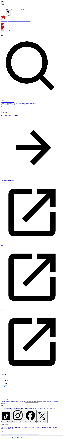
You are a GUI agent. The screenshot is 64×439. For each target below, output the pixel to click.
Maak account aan (8, 428)
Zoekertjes (18, 408)
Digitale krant (22, 9)
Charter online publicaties (45, 401)
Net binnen (3, 21)
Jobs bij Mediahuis (50, 408)
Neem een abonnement (48, 427)
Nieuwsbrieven (29, 434)
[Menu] (1, 22)
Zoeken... (3, 35)
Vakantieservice (39, 427)
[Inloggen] (1, 32)
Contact (8, 427)
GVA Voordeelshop (5, 408)
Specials (24, 21)
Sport (14, 21)
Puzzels (28, 21)
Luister (18, 21)
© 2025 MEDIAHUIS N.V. (18, 437)
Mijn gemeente (9, 21)
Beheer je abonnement (15, 427)
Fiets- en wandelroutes (40, 408)
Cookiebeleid (22, 401)
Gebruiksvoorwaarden (6, 401)
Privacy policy (15, 401)
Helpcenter (8, 9)
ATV (21, 21)
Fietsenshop (13, 408)
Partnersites (32, 408)
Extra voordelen (15, 9)
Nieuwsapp (3, 434)
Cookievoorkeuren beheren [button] (32, 401)
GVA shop (3, 9)
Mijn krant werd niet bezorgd (28, 427)
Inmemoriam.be (25, 408)
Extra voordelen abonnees (19, 434)
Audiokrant (36, 434)
